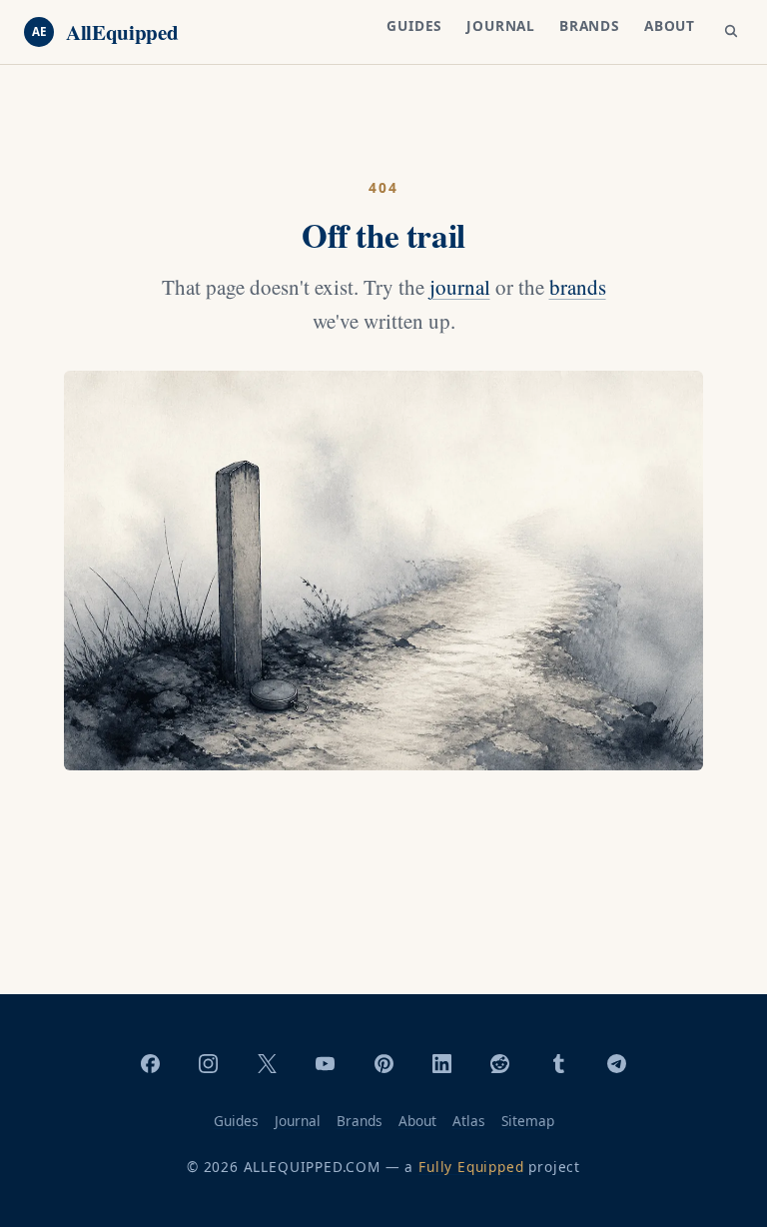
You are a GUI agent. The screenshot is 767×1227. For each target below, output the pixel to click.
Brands (589, 25)
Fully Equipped (470, 1166)
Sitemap (527, 1120)
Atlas (468, 1120)
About (669, 25)
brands (577, 287)
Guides (414, 25)
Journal (500, 25)
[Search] (731, 32)
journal (459, 287)
